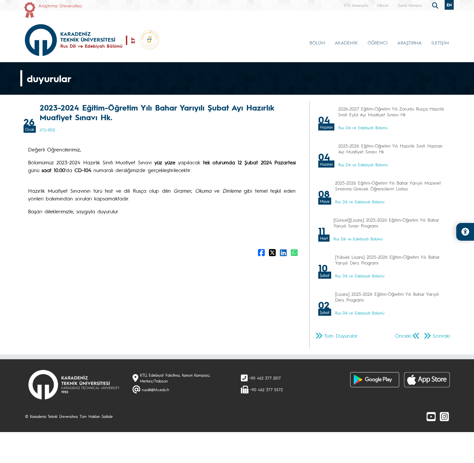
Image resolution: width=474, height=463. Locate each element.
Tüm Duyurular (341, 335)
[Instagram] (444, 416)
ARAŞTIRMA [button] (409, 42)
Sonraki (441, 335)
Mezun (383, 5)
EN (449, 4)
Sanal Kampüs (410, 5)
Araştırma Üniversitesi (60, 5)
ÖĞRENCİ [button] (378, 42)
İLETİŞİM (440, 42)
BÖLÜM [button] (317, 42)
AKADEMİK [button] (346, 42)
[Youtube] (431, 416)
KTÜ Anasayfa (356, 5)
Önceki (403, 335)
